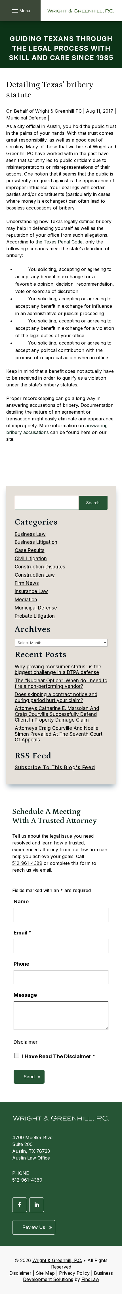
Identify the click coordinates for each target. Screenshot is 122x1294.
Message (25, 995)
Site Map (45, 1273)
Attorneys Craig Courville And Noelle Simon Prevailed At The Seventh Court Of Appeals (58, 734)
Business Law (30, 534)
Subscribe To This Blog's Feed (55, 767)
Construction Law (35, 575)
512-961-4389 (27, 863)
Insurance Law (31, 591)
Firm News (27, 583)
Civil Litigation (31, 558)
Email (22, 933)
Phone (21, 964)
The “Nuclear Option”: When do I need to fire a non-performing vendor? (61, 683)
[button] (20, 10)
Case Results (30, 550)
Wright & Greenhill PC (58, 111)
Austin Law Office (31, 1158)
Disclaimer (25, 1042)
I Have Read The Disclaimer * (58, 1056)
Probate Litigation (35, 616)
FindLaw (90, 1279)
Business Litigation (36, 542)
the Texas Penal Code (59, 242)
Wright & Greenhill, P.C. (57, 1260)
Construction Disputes (40, 567)
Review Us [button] (33, 1227)
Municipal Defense (26, 118)
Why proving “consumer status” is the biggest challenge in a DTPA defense (58, 669)
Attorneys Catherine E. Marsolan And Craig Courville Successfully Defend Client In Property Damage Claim (57, 714)
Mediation (26, 599)
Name (21, 901)
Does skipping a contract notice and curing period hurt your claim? (56, 697)
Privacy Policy (74, 1273)
